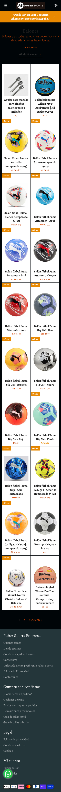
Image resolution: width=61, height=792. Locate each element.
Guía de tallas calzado (15, 722)
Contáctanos (10, 677)
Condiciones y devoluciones (19, 654)
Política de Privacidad (16, 671)
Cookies (8, 751)
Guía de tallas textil (14, 717)
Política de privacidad (16, 739)
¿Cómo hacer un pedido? (17, 694)
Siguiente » (35, 620)
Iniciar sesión (11, 768)
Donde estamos (12, 649)
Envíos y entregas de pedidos (20, 705)
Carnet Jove (10, 660)
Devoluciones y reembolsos (19, 711)
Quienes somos (12, 643)
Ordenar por (30, 47)
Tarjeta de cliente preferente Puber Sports (28, 666)
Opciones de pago (13, 700)
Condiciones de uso (14, 745)
